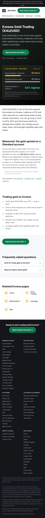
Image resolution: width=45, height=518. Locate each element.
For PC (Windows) (8, 418)
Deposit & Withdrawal (31, 396)
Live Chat (27, 436)
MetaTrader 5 (6, 404)
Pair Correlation (7, 385)
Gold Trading (6, 352)
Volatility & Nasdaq (8, 363)
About (26, 439)
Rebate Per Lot (7, 369)
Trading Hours (7, 374)
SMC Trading (28, 473)
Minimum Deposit (29, 407)
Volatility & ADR (7, 380)
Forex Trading (7, 366)
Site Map (27, 462)
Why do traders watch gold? (15, 270)
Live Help (37, 16)
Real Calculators (8, 16)
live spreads (18, 179)
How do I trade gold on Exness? (17, 263)
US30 (25, 464)
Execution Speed (8, 388)
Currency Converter (30, 352)
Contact (26, 445)
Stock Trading (7, 407)
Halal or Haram (29, 450)
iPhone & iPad (7, 421)
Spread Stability (7, 377)
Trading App (6, 410)
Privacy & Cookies (8, 436)
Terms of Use (6, 439)
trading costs (29, 179)
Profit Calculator (29, 346)
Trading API (27, 448)
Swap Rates (6, 371)
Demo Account (29, 401)
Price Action (28, 470)
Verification (27, 418)
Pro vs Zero (27, 453)
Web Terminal (7, 426)
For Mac (5, 424)
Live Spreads (19, 16)
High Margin (6, 355)
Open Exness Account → (29, 10)
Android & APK (7, 415)
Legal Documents (8, 434)
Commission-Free (8, 346)
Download (29, 16)
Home (26, 434)
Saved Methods (29, 412)
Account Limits (29, 415)
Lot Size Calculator (30, 349)
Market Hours (6, 360)
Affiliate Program (29, 442)
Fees (3, 349)
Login (25, 404)
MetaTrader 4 (7, 401)
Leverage (5, 357)
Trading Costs (7, 383)
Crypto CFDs (28, 456)
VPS (3, 412)
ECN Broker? (28, 459)
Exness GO (6, 398)
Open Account (28, 410)
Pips (25, 467)
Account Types (29, 398)
